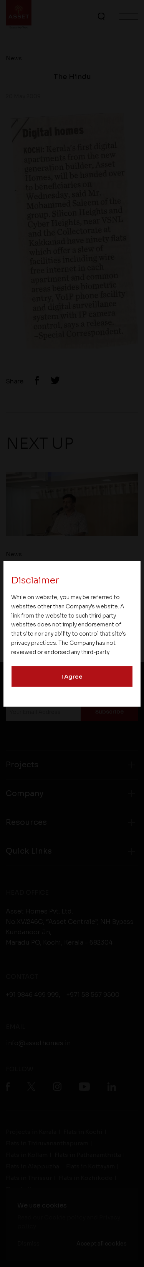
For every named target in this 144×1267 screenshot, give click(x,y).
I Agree (72, 676)
